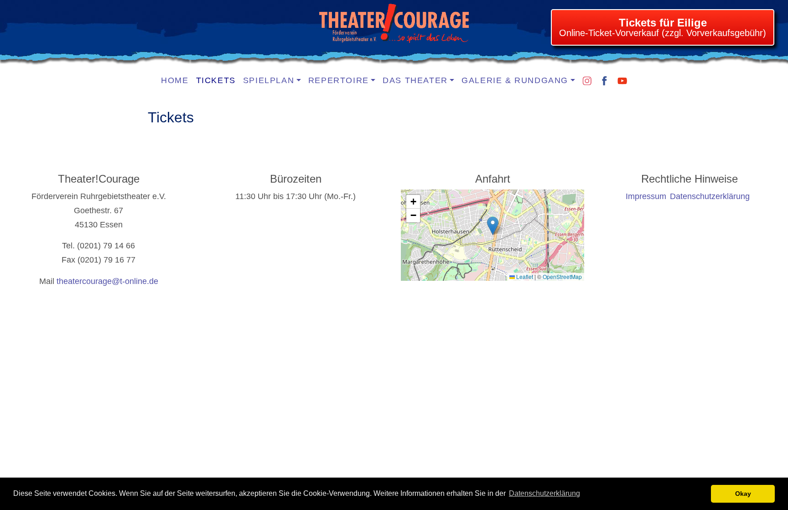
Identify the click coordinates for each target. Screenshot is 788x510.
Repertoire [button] (338, 80)
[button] (492, 225)
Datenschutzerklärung (544, 493)
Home (174, 80)
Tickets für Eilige (663, 22)
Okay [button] (743, 493)
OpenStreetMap (562, 276)
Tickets (216, 80)
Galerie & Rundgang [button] (514, 80)
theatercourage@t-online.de (107, 281)
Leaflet (524, 276)
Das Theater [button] (415, 80)
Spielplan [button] (268, 80)
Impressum (646, 196)
